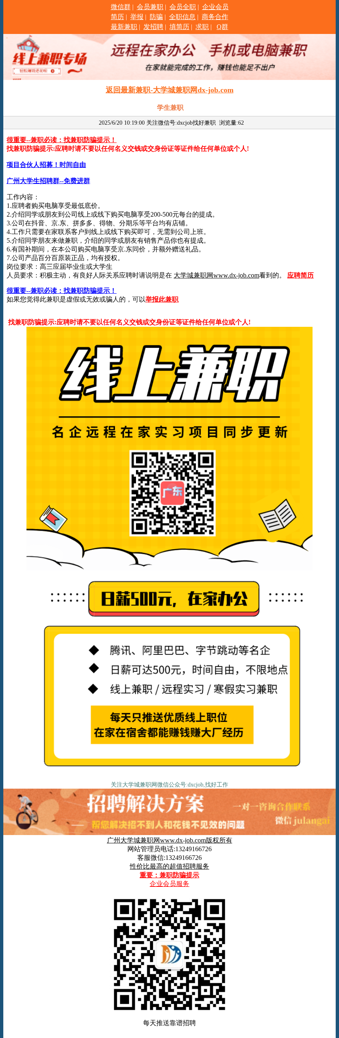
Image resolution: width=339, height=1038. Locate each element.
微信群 (121, 6)
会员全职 (183, 6)
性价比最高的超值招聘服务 (169, 866)
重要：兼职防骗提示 (169, 875)
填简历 (179, 26)
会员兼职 (150, 6)
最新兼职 (124, 26)
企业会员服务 (169, 883)
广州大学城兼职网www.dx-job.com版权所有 (169, 840)
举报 (136, 16)
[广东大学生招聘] (169, 775)
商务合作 (215, 16)
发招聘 (153, 26)
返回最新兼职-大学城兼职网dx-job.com (170, 90)
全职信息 (182, 16)
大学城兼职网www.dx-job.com (216, 275)
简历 (117, 16)
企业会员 (215, 6)
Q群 (222, 26)
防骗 (156, 16)
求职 (202, 26)
